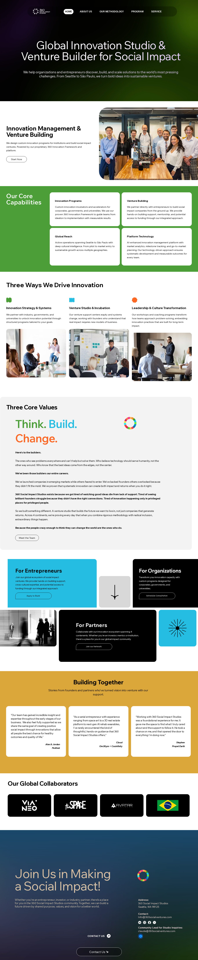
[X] (154, 922)
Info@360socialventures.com (155, 917)
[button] (156, 11)
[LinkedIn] (139, 922)
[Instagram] (144, 922)
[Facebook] (149, 922)
